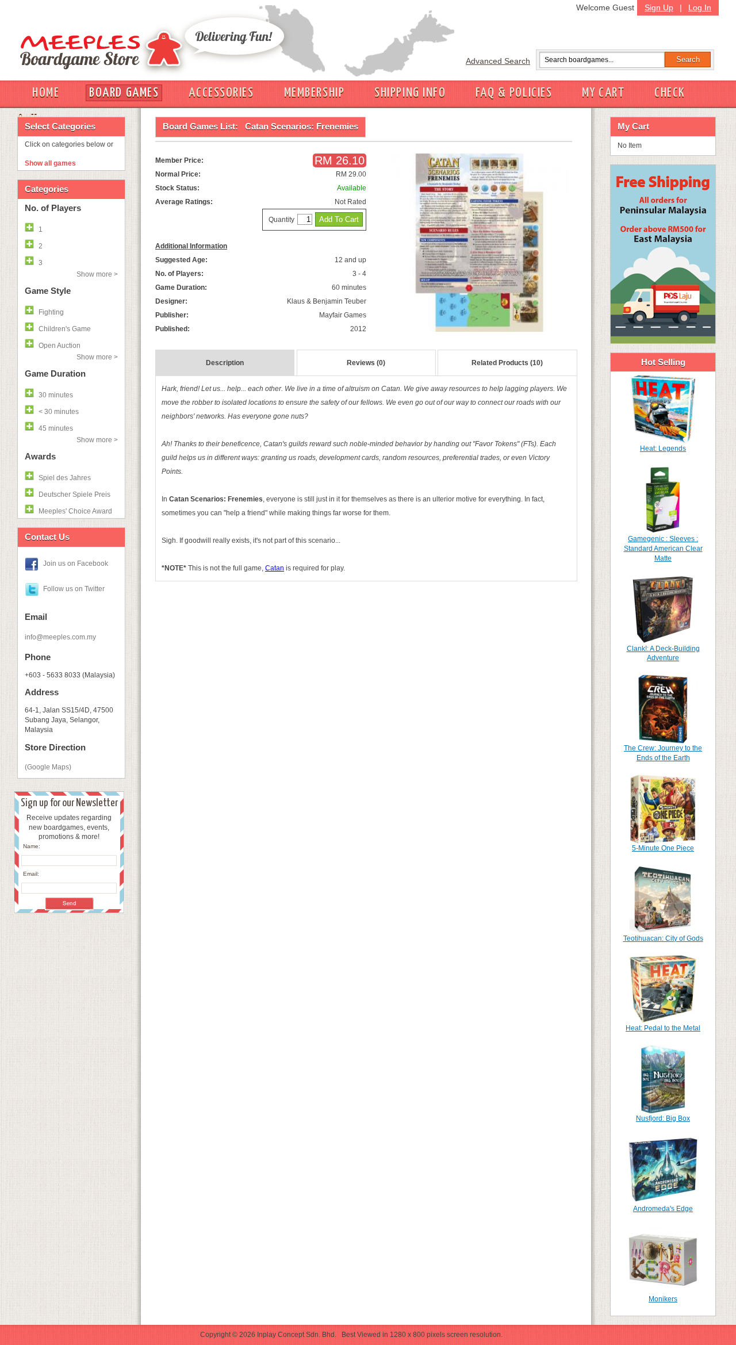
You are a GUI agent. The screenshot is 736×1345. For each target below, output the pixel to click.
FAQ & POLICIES (514, 92)
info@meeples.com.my (60, 637)
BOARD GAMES (124, 92)
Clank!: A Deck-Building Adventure (663, 653)
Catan (274, 568)
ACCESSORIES (221, 92)
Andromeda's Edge (663, 1209)
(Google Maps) (48, 767)
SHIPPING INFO (410, 92)
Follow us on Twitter (74, 588)
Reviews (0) (366, 363)
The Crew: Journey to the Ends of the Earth (663, 753)
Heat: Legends (663, 448)
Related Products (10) (507, 363)
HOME (45, 92)
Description (225, 363)
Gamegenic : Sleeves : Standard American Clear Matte (663, 548)
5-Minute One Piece (663, 848)
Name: (31, 846)
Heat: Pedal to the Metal (663, 1028)
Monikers (663, 1299)
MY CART (603, 92)
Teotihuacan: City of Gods (663, 938)
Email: (31, 874)
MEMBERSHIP (314, 92)
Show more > (97, 274)
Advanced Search (498, 61)
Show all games (50, 163)
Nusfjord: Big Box (663, 1118)
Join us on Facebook (75, 563)
